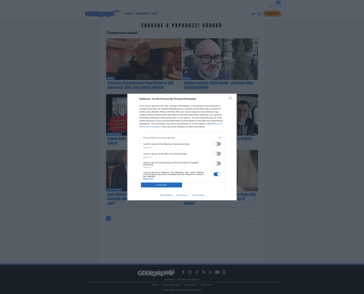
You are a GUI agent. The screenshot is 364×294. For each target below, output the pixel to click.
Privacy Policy (198, 195)
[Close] (231, 99)
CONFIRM (161, 185)
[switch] (217, 144)
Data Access (182, 195)
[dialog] (182, 147)
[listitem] (182, 137)
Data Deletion (166, 195)
